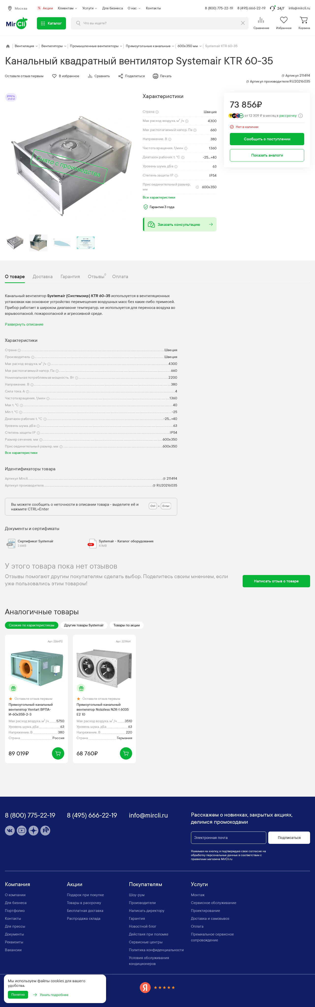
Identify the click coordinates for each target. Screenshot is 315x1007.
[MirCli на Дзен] (33, 830)
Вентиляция (24, 46)
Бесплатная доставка (85, 910)
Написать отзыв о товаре (276, 581)
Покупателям (145, 884)
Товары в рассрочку (84, 903)
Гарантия (137, 918)
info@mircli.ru (299, 8)
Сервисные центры (145, 942)
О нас (132, 8)
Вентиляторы (52, 46)
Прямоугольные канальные (148, 46)
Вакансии (13, 950)
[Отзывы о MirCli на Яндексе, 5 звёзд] (157, 987)
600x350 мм (188, 46)
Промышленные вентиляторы (94, 46)
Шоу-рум (136, 895)
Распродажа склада (83, 918)
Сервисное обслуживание (213, 903)
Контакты (153, 8)
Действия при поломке (148, 934)
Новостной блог (142, 926)
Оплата (197, 926)
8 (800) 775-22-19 (219, 8)
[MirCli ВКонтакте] (10, 830)
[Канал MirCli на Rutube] (45, 830)
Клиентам (66, 8)
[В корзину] (58, 753)
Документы (14, 934)
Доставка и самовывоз (210, 918)
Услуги (88, 8)
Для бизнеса (112, 8)
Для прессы (15, 926)
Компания (17, 884)
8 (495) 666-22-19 (251, 8)
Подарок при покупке (85, 895)
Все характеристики (159, 197)
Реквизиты (14, 942)
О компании (15, 895)
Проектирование (205, 910)
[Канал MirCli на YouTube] (22, 830)
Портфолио (15, 910)
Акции (45, 8)
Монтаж (198, 895)
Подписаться (289, 837)
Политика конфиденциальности (156, 950)
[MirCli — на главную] (17, 23)
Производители (142, 903)
